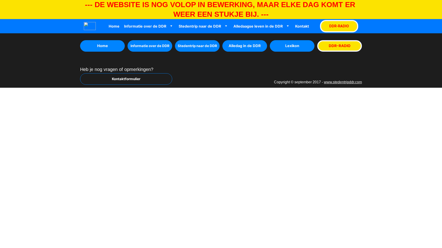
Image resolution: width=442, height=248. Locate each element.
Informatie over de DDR (145, 26)
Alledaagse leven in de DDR (258, 26)
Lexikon (292, 45)
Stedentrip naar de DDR (200, 26)
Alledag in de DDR (245, 45)
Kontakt (302, 26)
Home (114, 26)
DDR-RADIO (339, 26)
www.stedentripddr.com (343, 82)
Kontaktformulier (126, 79)
